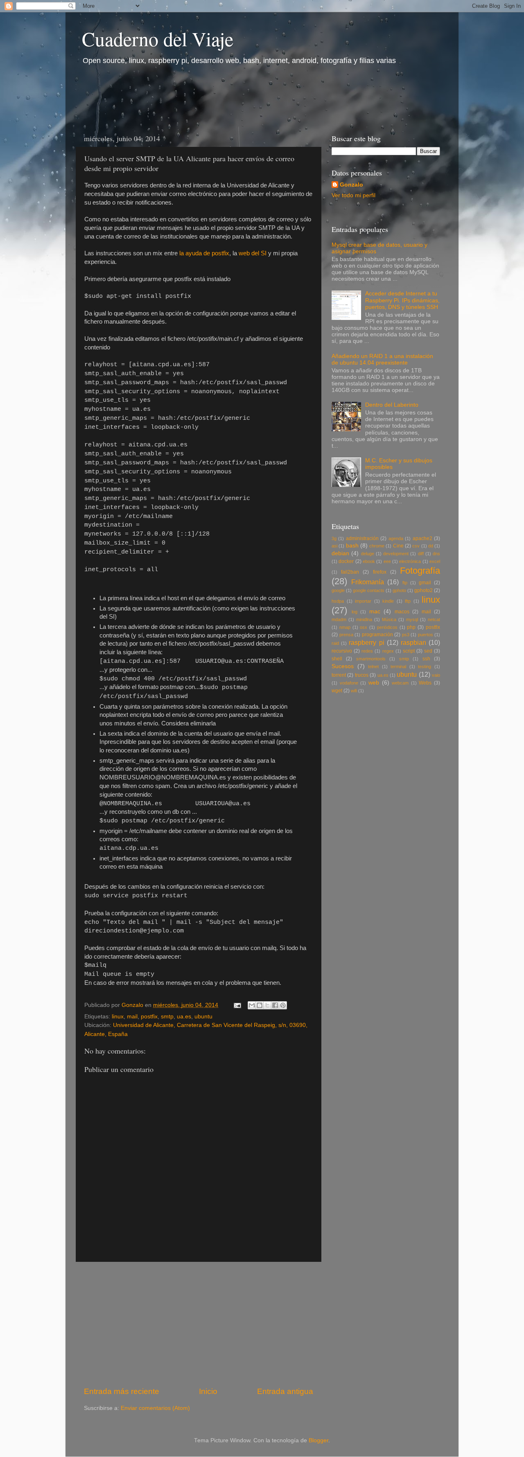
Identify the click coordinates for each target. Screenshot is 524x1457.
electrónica (410, 561)
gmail (425, 583)
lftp (408, 601)
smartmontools (371, 658)
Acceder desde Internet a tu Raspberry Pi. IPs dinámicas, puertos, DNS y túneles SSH (402, 300)
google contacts (368, 590)
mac (374, 611)
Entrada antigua (285, 1391)
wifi (354, 690)
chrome (376, 545)
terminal (398, 666)
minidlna (364, 619)
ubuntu (203, 1016)
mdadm (339, 619)
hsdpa (338, 601)
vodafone (349, 682)
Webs (425, 683)
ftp (404, 582)
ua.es (184, 1016)
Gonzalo (351, 185)
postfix (149, 1016)
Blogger (318, 1440)
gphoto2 (423, 590)
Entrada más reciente (121, 1391)
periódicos (387, 627)
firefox (379, 572)
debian (340, 553)
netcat (434, 619)
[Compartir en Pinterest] (283, 1005)
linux (118, 1016)
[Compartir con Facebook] (275, 1005)
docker (346, 561)
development (396, 553)
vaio (436, 675)
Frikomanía (367, 582)
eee (387, 561)
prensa (346, 634)
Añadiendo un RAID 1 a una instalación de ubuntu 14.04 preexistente (382, 359)
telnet (373, 666)
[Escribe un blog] (259, 1005)
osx (363, 627)
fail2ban (350, 572)
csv (416, 545)
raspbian (413, 642)
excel (434, 561)
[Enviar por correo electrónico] (252, 1005)
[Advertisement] (225, 97)
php (411, 627)
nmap (344, 627)
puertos (425, 634)
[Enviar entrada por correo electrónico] (237, 1005)
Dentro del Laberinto (391, 405)
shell (337, 659)
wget (337, 691)
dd (430, 545)
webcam (400, 682)
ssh (426, 659)
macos (402, 612)
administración (362, 538)
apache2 (422, 538)
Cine (398, 546)
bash (352, 546)
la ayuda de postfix (204, 253)
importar (363, 601)
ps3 (405, 634)
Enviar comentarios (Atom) (155, 1408)
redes (367, 651)
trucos (361, 675)
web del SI (253, 253)
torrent (339, 675)
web (373, 683)
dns (436, 553)
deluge (367, 553)
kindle (388, 601)
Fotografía (420, 570)
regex (388, 651)
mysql (412, 619)
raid (335, 643)
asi (334, 545)
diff (421, 553)
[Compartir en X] (267, 1005)
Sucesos (343, 666)
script (409, 651)
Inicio (208, 1391)
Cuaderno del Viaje (157, 38)
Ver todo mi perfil (353, 195)
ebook (369, 561)
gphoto (399, 590)
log (354, 611)
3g (334, 538)
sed (428, 651)
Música (389, 619)
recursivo (342, 651)
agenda (395, 538)
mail (132, 1016)
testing (424, 666)
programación (377, 634)
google (338, 590)
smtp (167, 1016)
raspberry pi (366, 642)
